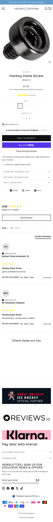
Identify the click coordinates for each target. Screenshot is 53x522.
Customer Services (13, 452)
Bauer (26, 72)
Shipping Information (16, 172)
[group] (26, 207)
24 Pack (28, 106)
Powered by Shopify (26, 517)
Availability (12, 124)
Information (9, 458)
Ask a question (12, 182)
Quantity (26, 113)
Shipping (22, 89)
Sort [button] (4, 228)
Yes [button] (21, 277)
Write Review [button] (26, 218)
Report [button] (26, 277)
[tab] (43, 237)
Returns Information (16, 177)
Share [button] (32, 277)
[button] (26, 95)
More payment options (26, 151)
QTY (26, 101)
